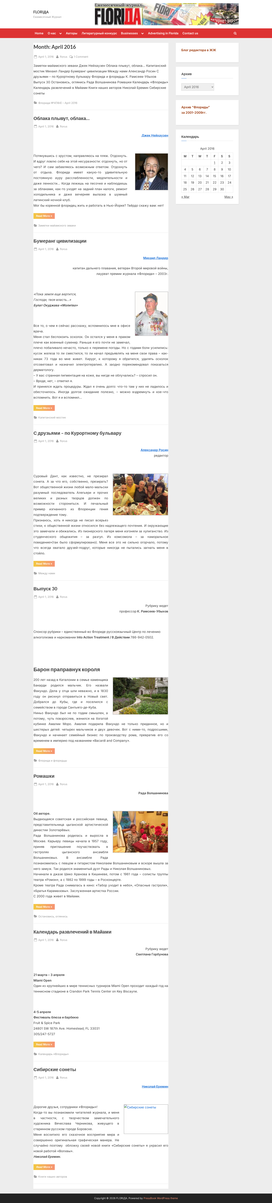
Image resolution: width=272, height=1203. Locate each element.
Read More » (45, 216)
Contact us (190, 33)
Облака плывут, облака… (61, 118)
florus (63, 56)
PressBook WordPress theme (161, 1198)
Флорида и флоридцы (52, 760)
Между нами (46, 573)
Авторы (71, 33)
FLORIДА (41, 12)
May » (228, 197)
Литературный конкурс (99, 33)
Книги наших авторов (52, 1176)
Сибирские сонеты (54, 1069)
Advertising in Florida (163, 33)
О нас (52, 33)
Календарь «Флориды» (53, 1054)
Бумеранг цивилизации (59, 241)
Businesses (129, 33)
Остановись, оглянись (53, 916)
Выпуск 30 (45, 588)
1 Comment (81, 56)
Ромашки (43, 776)
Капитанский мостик (52, 417)
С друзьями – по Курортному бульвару (77, 433)
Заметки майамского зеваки (57, 225)
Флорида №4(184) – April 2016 (57, 102)
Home (39, 33)
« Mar (185, 197)
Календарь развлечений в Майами (72, 931)
